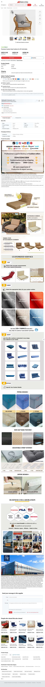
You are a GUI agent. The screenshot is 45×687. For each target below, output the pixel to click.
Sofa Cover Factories (28, 671)
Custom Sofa (3, 657)
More (2, 678)
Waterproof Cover (37, 671)
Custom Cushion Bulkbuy (16, 676)
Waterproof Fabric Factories (7, 671)
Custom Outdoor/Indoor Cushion (6, 659)
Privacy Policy (39, 682)
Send (10, 612)
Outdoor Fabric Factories (18, 671)
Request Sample (19, 60)
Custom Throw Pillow (36, 659)
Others (13, 661)
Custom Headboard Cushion (6, 661)
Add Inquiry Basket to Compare (23, 42)
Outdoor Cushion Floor (6, 676)
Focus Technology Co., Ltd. (15, 682)
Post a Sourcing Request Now (32, 612)
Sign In (3, 112)
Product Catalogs (17, 654)
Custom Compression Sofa (16, 659)
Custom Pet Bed (25, 659)
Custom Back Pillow (36, 657)
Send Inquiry (11, 57)
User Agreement (28, 682)
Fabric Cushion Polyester (6, 674)
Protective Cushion (31, 674)
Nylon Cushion (15, 674)
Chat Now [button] (34, 57)
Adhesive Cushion (23, 674)
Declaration (34, 682)
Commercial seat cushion (16, 657)
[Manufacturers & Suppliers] (22, 2)
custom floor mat (25, 657)
